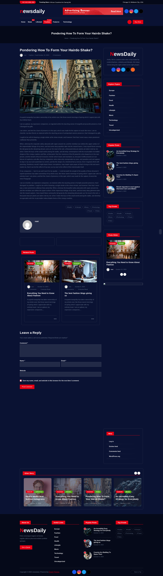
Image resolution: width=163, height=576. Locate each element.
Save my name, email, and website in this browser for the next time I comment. (51, 380)
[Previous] (121, 274)
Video (98, 211)
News (31, 21)
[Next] (124, 274)
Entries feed (113, 446)
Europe (68, 263)
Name (22, 361)
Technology (67, 22)
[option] (123, 255)
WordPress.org (114, 456)
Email (63, 361)
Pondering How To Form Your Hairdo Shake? (84, 38)
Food (36, 55)
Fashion (47, 21)
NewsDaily (123, 54)
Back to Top (137, 572)
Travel (90, 211)
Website (23, 370)
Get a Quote (26, 547)
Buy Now (138, 22)
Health (70, 207)
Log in (111, 441)
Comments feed (115, 451)
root (25, 55)
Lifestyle (39, 22)
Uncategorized (114, 130)
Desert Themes (54, 572)
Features (56, 22)
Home (23, 22)
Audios (111, 213)
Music (87, 207)
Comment (24, 343)
